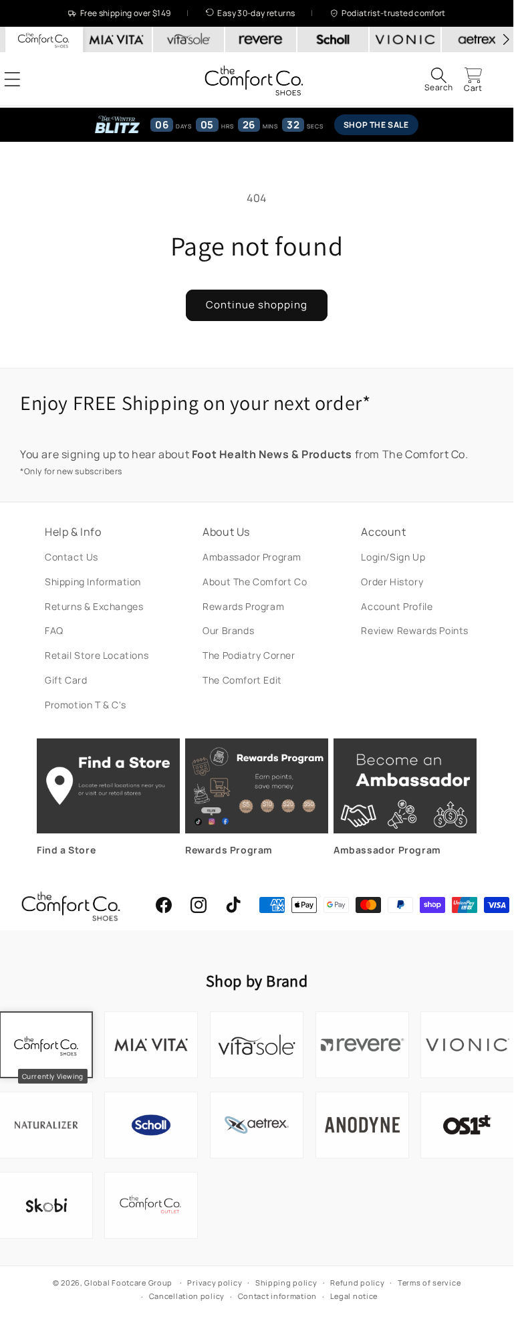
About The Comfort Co (255, 581)
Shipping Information (93, 581)
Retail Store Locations (96, 655)
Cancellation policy (187, 1296)
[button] (438, 79)
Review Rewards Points (415, 630)
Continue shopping (256, 305)
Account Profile (396, 606)
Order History (392, 581)
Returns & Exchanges (94, 606)
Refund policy (357, 1283)
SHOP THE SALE (376, 124)
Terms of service (429, 1283)
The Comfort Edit (242, 680)
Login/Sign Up (393, 556)
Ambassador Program (252, 556)
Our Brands (228, 630)
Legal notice (354, 1296)
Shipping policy (286, 1283)
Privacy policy (214, 1283)
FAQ (54, 630)
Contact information (277, 1296)
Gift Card (66, 680)
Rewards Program (243, 606)
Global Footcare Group (128, 1283)
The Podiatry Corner (249, 655)
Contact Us (71, 556)
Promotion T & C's (85, 704)
